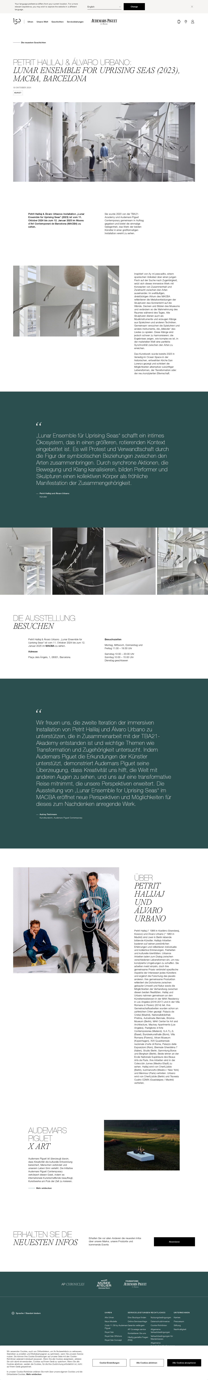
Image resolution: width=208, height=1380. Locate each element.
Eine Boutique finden (137, 1317)
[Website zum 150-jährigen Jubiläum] (17, 21)
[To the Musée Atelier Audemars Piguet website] (104, 1284)
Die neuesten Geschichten (33, 42)
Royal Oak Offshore (113, 1336)
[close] (192, 7)
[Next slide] (199, 560)
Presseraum (179, 1321)
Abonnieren (174, 1242)
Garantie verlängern (136, 1325)
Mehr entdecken (44, 1188)
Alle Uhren (109, 1317)
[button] (179, 22)
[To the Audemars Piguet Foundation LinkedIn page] (135, 1284)
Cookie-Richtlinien (159, 1325)
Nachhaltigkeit (180, 1329)
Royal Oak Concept (113, 1340)
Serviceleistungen (75, 22)
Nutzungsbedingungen (161, 1317)
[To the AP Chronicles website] (73, 1284)
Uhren (30, 22)
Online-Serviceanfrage (137, 1321)
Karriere (177, 1317)
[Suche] (179, 22)
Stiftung (177, 1325)
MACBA (50, 645)
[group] (25, 561)
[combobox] (104, 6)
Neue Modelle (111, 1321)
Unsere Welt (42, 22)
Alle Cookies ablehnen (146, 1363)
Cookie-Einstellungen (109, 1363)
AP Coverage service (137, 1329)
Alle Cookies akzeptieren (184, 1363)
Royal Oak (109, 1332)
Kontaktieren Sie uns (137, 1333)
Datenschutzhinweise (160, 1321)
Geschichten (58, 22)
